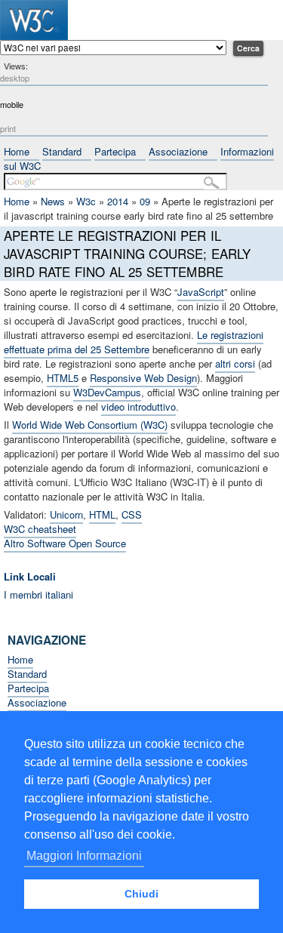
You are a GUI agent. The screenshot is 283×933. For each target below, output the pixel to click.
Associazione (178, 151)
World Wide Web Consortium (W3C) (90, 424)
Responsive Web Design (143, 378)
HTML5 (62, 378)
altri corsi (235, 363)
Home (16, 151)
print (8, 128)
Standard (62, 151)
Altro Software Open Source (65, 543)
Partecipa (115, 151)
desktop (14, 78)
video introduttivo (138, 406)
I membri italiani (38, 594)
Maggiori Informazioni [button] (84, 855)
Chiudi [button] (141, 894)
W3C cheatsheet (40, 529)
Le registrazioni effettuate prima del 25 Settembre (133, 342)
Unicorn (66, 514)
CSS (132, 514)
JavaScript (200, 292)
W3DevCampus (107, 392)
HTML (102, 514)
